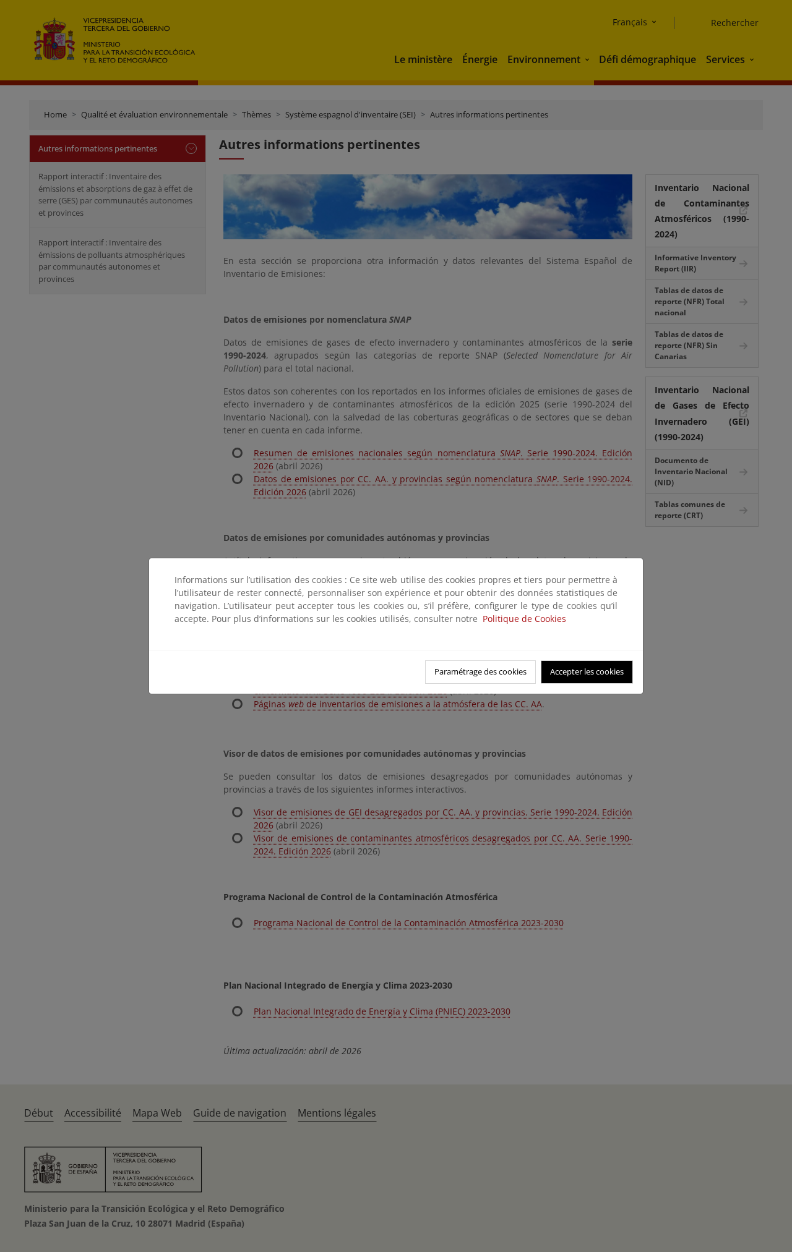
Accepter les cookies (587, 671)
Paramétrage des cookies (480, 671)
